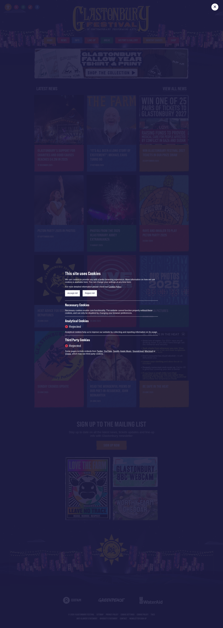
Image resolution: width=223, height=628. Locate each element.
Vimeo (68, 354)
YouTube (108, 351)
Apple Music (126, 351)
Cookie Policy (115, 287)
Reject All (90, 293)
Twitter (100, 351)
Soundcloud (138, 351)
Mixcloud (149, 351)
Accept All (72, 293)
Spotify (116, 351)
